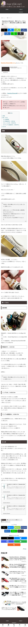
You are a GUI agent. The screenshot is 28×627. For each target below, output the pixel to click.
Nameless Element (11, 93)
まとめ (4, 126)
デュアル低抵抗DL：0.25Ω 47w (11, 124)
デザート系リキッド (6, 521)
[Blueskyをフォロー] (20, 538)
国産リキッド (19, 519)
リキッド (4, 519)
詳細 (3, 115)
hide (11, 113)
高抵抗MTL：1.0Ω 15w (9, 121)
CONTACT (14, 622)
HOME (7, 620)
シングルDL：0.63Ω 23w (9, 123)
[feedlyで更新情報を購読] (20, 541)
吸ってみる (5, 117)
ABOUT (20, 620)
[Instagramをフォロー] (7, 541)
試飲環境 (6, 119)
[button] (20, 33)
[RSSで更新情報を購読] (14, 544)
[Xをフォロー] (7, 538)
